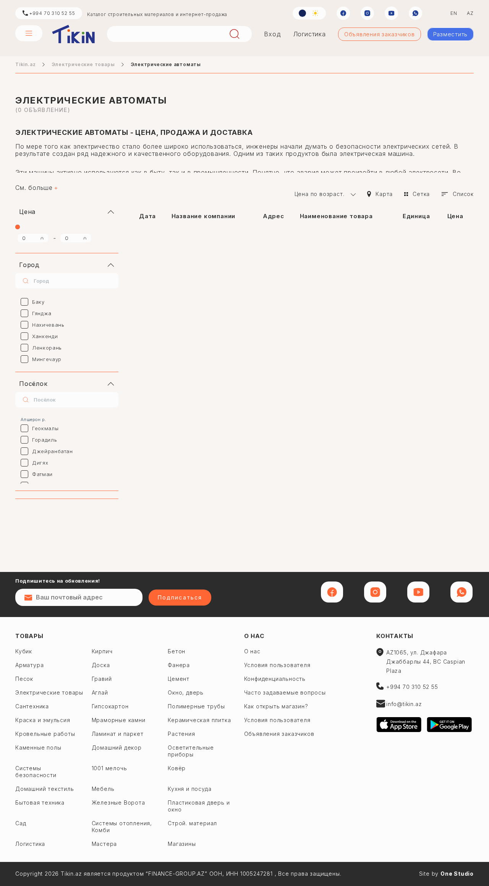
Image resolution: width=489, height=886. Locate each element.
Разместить (450, 34)
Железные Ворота (118, 802)
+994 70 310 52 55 (51, 13)
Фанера (179, 665)
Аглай (100, 692)
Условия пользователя (277, 665)
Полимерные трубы (196, 706)
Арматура (29, 665)
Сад (20, 823)
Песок (24, 678)
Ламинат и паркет (118, 734)
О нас (254, 636)
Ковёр (177, 768)
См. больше (34, 187)
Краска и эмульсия (42, 720)
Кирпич (102, 651)
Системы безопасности (36, 771)
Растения (181, 734)
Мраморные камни (119, 720)
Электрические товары (83, 64)
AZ (470, 13)
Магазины (182, 844)
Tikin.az (73, 34)
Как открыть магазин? (276, 706)
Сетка (421, 194)
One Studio (457, 873)
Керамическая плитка (199, 720)
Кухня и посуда (189, 789)
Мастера (104, 844)
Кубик (23, 651)
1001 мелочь (109, 768)
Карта (384, 194)
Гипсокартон (110, 706)
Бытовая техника (40, 802)
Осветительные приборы (191, 751)
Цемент (178, 678)
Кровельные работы (45, 734)
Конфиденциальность (275, 678)
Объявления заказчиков (379, 34)
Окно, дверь (186, 692)
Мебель (103, 789)
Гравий (102, 678)
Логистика (309, 34)
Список (463, 194)
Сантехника (32, 706)
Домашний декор (117, 747)
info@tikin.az (404, 704)
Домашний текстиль (44, 789)
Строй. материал (192, 823)
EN (453, 13)
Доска (101, 665)
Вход (272, 34)
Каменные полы (38, 747)
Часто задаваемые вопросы (285, 692)
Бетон (176, 651)
